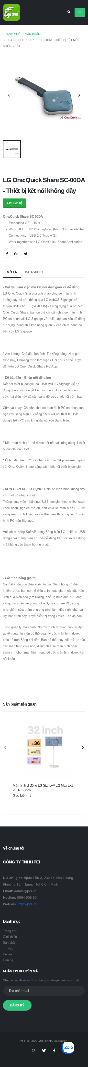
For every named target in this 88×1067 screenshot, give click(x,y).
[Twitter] (44, 1050)
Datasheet (34, 272)
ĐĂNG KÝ (17, 1005)
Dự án (7, 954)
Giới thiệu (10, 937)
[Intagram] (33, 1050)
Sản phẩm (33, 34)
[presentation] (9, 95)
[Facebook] (54, 1050)
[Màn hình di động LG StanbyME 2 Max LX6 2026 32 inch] (44, 748)
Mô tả (12, 272)
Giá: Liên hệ (14, 203)
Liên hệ (8, 960)
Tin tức (8, 948)
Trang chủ (12, 34)
